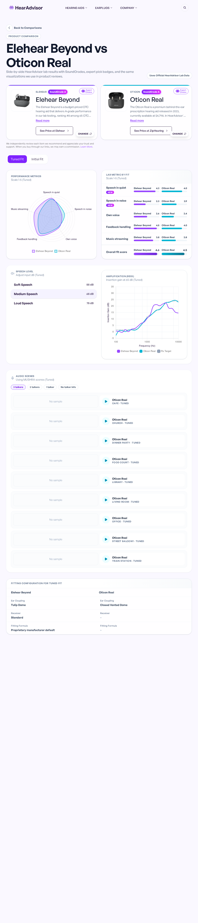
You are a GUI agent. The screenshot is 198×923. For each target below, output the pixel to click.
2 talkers (35, 387)
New (110, 192)
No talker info (68, 387)
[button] (185, 8)
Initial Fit (37, 159)
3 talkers (18, 387)
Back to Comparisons (28, 27)
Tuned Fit (17, 159)
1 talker (50, 387)
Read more (43, 120)
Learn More (86, 146)
